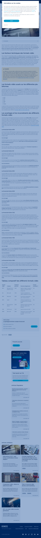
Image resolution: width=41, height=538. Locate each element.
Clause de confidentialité (15, 11)
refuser (33, 11)
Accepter (11, 14)
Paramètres (9, 8)
